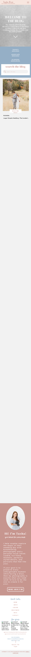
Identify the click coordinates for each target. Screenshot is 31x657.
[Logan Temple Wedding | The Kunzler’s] (16, 95)
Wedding (6, 115)
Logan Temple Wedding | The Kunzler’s (15, 118)
